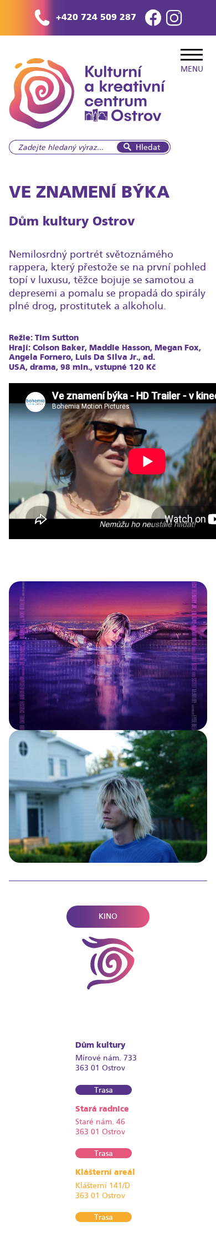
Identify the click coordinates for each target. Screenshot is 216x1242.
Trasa (103, 1089)
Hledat (148, 147)
